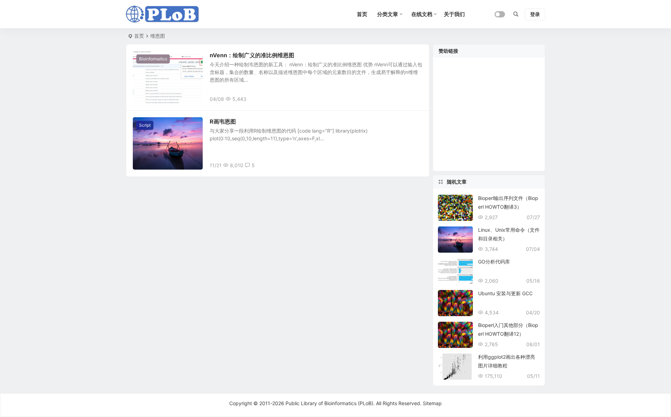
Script (145, 125)
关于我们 (454, 14)
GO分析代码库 (494, 262)
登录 (535, 14)
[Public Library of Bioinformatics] (162, 14)
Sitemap (432, 403)
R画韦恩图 (223, 121)
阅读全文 (416, 99)
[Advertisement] (489, 118)
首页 (139, 36)
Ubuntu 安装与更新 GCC (505, 293)
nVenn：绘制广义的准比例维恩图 (252, 55)
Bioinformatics (153, 58)
